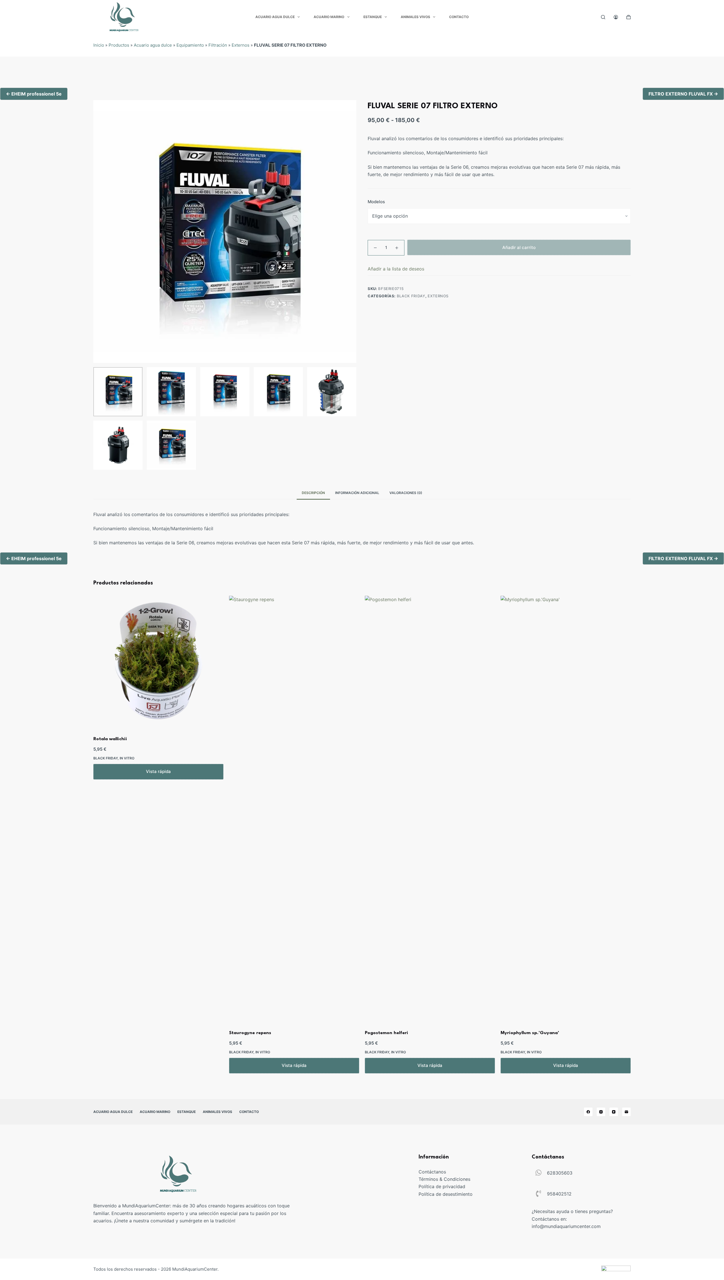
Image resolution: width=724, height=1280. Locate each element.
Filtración (217, 45)
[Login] (616, 17)
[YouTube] (613, 1112)
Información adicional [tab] (357, 493)
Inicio (98, 45)
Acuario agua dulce (275, 17)
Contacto (459, 17)
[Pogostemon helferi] (430, 808)
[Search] (603, 17)
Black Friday (411, 296)
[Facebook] (588, 1112)
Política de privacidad (442, 1186)
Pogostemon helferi (386, 1033)
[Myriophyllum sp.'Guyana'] (566, 808)
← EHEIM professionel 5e (34, 94)
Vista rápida (158, 771)
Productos (119, 45)
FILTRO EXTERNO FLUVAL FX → (683, 94)
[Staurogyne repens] (294, 808)
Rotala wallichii (110, 739)
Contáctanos (432, 1172)
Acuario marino (329, 17)
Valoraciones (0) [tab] (405, 493)
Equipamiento (190, 45)
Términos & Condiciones (444, 1179)
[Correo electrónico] (626, 1112)
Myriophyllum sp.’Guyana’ (530, 1033)
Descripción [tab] (313, 493)
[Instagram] (601, 1112)
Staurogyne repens (250, 1033)
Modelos (376, 201)
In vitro (127, 758)
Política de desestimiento (446, 1194)
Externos (240, 45)
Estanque (372, 17)
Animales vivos (415, 17)
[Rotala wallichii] (158, 661)
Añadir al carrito (519, 247)
